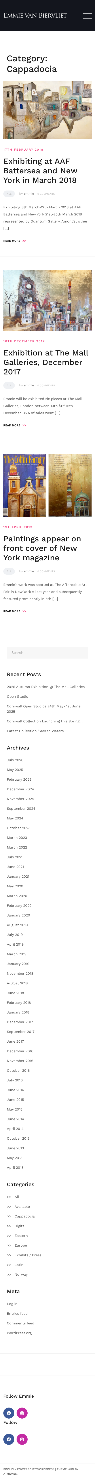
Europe (21, 1245)
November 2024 (20, 799)
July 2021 (15, 857)
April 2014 (15, 1129)
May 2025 (15, 770)
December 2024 (20, 789)
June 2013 (15, 1148)
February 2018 (19, 1002)
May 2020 (15, 886)
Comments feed (20, 1323)
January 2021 (18, 876)
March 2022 (17, 847)
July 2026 (15, 760)
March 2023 (17, 838)
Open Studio (17, 696)
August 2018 (17, 983)
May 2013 (14, 1158)
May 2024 (15, 818)
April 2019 (15, 944)
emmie (29, 193)
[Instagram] (22, 1413)
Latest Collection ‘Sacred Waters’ (35, 731)
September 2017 (20, 1032)
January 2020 (18, 915)
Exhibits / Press (28, 1255)
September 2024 (21, 808)
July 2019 (15, 935)
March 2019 (17, 954)
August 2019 (17, 925)
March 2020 (17, 896)
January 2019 (18, 964)
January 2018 (18, 1012)
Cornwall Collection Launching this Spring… (45, 721)
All (9, 193)
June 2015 (15, 1100)
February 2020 (19, 905)
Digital (20, 1226)
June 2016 (15, 1090)
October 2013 (18, 1138)
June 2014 (15, 1119)
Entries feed (17, 1313)
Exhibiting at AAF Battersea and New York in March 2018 (40, 171)
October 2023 (18, 828)
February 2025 (19, 779)
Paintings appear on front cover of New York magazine (42, 548)
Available (22, 1206)
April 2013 (15, 1167)
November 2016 (20, 1061)
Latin (19, 1265)
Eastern (21, 1236)
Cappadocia (25, 1216)
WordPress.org (19, 1333)
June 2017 (15, 1041)
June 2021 (15, 867)
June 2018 (15, 993)
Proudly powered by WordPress (28, 1469)
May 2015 (14, 1109)
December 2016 (20, 1051)
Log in (12, 1304)
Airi (71, 1469)
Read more (14, 240)
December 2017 (20, 1022)
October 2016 (18, 1070)
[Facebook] (8, 1413)
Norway (21, 1274)
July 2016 (15, 1080)
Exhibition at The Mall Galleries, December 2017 (45, 362)
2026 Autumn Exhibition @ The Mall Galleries (46, 687)
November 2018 (20, 973)
